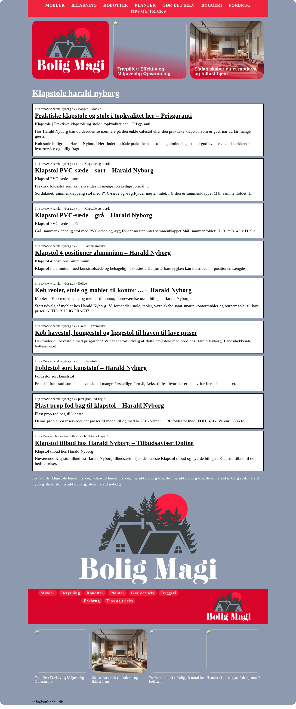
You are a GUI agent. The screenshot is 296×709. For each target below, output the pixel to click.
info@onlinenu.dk (47, 702)
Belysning (84, 5)
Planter (145, 5)
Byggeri (211, 5)
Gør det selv (178, 5)
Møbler (55, 5)
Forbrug (240, 5)
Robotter (115, 5)
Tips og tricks (148, 11)
